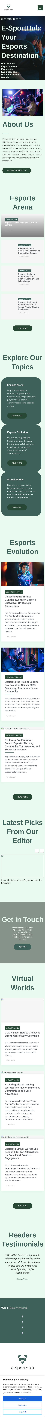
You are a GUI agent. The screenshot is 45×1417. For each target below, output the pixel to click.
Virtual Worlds (12, 1028)
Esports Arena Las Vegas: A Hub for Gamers (21, 881)
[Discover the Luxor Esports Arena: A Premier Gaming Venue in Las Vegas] (8, 278)
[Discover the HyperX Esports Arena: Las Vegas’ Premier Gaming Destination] (8, 307)
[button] (3, 1267)
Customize (22, 1405)
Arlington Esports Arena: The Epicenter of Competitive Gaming (29, 250)
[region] (22, 1396)
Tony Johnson (11, 637)
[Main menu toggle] (40, 8)
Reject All (22, 1412)
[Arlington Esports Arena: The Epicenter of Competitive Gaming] (8, 251)
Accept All (22, 1399)
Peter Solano (10, 228)
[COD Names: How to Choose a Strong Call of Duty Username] (22, 1010)
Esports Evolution (14, 592)
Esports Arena (11, 219)
